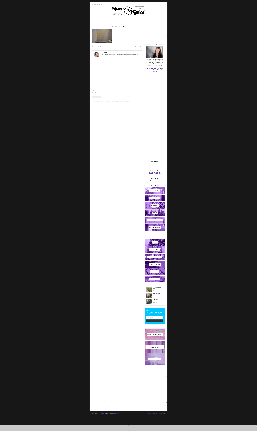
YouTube (155, 71)
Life (131, 20)
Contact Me (158, 20)
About (149, 20)
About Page (118, 56)
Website (93, 87)
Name (93, 80)
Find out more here (154, 180)
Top (163, 413)
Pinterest (159, 69)
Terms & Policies (116, 413)
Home (117, 20)
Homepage (98, 20)
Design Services (108, 20)
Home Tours (140, 20)
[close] (129, 425)
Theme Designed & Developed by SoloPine (154, 413)
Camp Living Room (156, 293)
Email (93, 84)
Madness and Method (102, 413)
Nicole (100, 46)
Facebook (149, 69)
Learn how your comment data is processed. (119, 101)
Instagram (154, 69)
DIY (124, 20)
